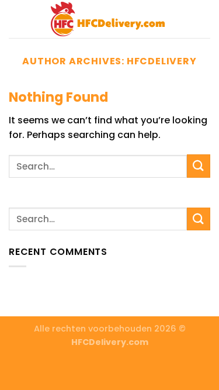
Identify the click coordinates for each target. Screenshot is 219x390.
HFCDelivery (162, 61)
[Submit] (198, 165)
